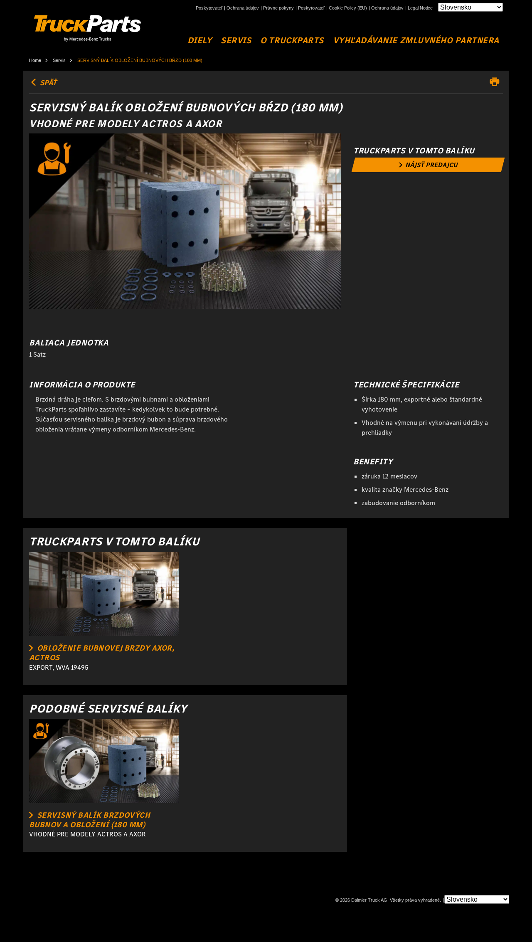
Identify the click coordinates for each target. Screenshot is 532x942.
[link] (428, 165)
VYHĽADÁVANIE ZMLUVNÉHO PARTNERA (416, 40)
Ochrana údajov (243, 8)
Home (35, 60)
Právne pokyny (278, 8)
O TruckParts (291, 40)
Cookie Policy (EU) (348, 8)
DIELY (199, 40)
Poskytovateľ (209, 8)
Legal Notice (420, 8)
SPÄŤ (47, 83)
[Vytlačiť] (496, 81)
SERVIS (236, 40)
